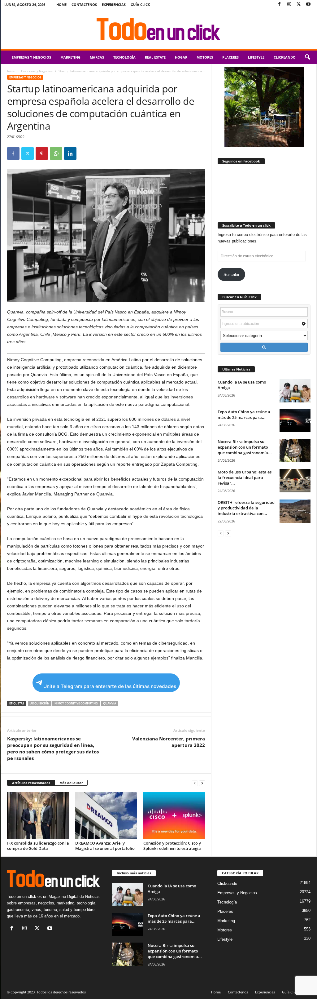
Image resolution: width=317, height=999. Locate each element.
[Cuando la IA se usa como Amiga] (295, 390)
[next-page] (202, 783)
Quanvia (109, 703)
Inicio (11, 71)
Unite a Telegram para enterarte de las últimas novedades (109, 686)
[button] (307, 57)
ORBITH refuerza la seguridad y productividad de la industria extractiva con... (246, 507)
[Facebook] (279, 4)
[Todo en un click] (159, 29)
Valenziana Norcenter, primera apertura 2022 (168, 741)
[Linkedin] (70, 153)
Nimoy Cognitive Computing (76, 703)
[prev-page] (195, 783)
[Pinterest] (42, 153)
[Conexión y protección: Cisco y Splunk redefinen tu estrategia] (174, 815)
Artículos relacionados (31, 782)
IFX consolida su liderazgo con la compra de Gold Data (38, 845)
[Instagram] (289, 4)
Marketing (70, 57)
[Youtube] (308, 4)
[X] (298, 4)
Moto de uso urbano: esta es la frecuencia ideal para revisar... (244, 477)
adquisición (39, 703)
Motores (205, 57)
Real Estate (155, 57)
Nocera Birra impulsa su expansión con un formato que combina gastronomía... (245, 447)
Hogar (181, 57)
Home (61, 4)
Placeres (230, 57)
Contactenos (84, 4)
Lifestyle (256, 57)
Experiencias (114, 4)
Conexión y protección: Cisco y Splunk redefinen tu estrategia (172, 845)
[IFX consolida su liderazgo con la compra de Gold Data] (38, 815)
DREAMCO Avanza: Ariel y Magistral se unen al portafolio (105, 845)
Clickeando (285, 57)
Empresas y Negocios (31, 57)
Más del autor (71, 782)
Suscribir (231, 274)
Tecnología (124, 57)
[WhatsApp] (56, 153)
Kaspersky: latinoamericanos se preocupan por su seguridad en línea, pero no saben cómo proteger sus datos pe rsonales (53, 748)
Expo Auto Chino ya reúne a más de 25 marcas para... (244, 414)
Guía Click (140, 4)
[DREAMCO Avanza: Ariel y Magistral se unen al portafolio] (106, 815)
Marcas (97, 57)
